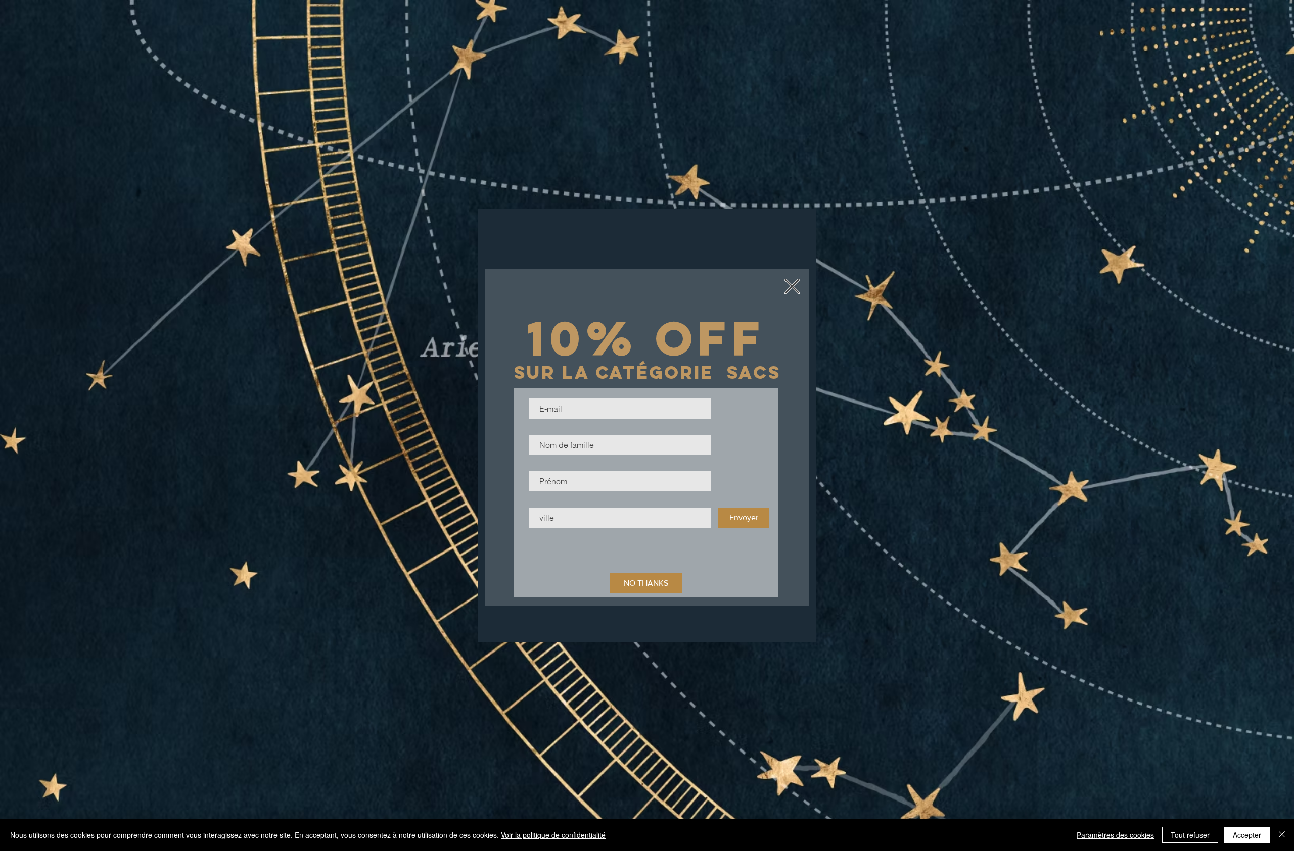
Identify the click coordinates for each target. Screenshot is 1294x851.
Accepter (1247, 835)
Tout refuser (1190, 835)
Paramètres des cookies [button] (1115, 835)
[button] (792, 286)
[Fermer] (1282, 835)
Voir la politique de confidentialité (553, 835)
